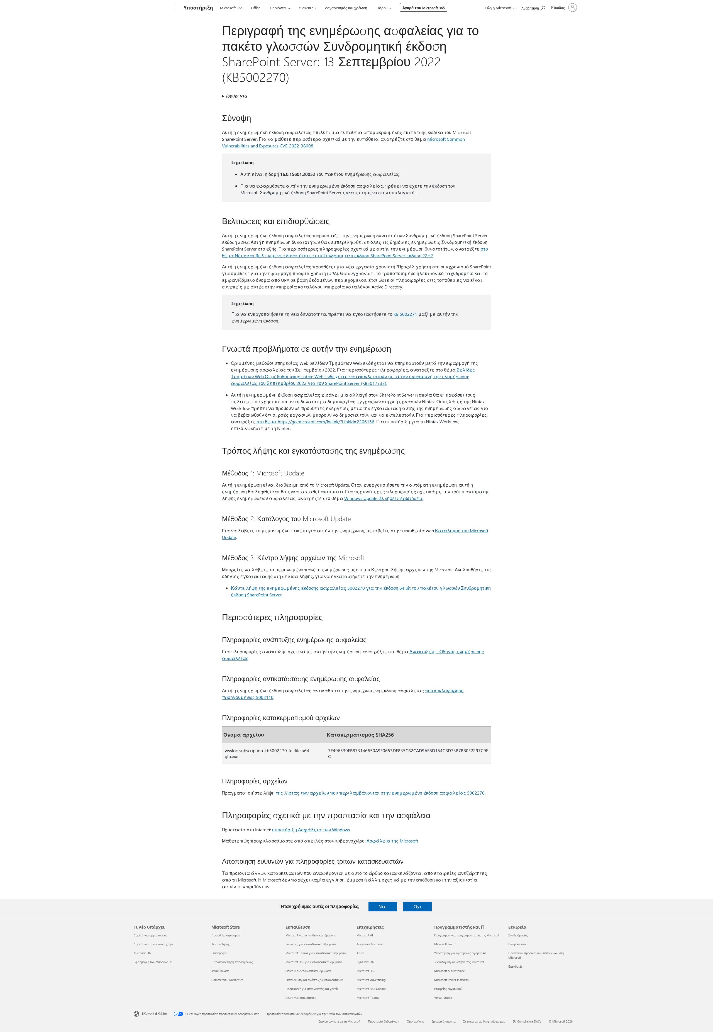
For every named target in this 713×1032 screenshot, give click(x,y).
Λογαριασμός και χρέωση (346, 7)
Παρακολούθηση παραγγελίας (232, 962)
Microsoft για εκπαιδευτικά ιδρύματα (310, 935)
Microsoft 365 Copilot (371, 989)
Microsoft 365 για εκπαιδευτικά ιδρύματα (313, 962)
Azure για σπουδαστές (300, 997)
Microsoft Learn (444, 944)
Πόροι (382, 7)
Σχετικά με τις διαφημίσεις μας (484, 1021)
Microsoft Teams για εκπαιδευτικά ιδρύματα (315, 953)
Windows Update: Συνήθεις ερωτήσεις (383, 498)
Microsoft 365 (231, 7)
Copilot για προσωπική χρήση (154, 944)
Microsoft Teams (367, 997)
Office (255, 7)
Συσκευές (306, 7)
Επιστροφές (219, 953)
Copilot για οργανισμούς (150, 935)
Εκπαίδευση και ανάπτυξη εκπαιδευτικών (314, 980)
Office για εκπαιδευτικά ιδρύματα (308, 971)
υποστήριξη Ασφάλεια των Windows (311, 829)
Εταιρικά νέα (517, 944)
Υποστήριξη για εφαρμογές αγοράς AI (460, 953)
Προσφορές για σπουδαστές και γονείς (311, 989)
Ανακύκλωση (220, 971)
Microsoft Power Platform (451, 980)
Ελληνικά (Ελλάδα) (154, 1013)
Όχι (417, 906)
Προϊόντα (278, 7)
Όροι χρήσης (415, 1021)
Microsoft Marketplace (449, 971)
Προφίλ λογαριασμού (225, 935)
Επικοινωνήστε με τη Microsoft (339, 1021)
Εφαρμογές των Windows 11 (153, 962)
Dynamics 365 (365, 962)
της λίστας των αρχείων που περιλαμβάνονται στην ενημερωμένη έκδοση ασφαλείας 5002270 (380, 793)
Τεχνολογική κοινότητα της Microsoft (459, 962)
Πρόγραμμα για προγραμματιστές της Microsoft (466, 935)
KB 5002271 (405, 314)
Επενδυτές (515, 966)
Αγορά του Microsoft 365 (423, 7)
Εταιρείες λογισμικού (448, 989)
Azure (360, 953)
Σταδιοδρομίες (518, 935)
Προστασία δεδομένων (383, 1021)
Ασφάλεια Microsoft (370, 944)
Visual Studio (443, 997)
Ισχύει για (236, 96)
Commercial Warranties (227, 980)
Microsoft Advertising (370, 980)
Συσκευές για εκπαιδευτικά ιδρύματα (310, 944)
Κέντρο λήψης (220, 944)
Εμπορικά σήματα (443, 1021)
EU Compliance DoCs (526, 1021)
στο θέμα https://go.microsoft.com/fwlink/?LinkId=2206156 (315, 421)
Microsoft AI (364, 935)
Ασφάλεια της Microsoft (392, 841)
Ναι (383, 906)
